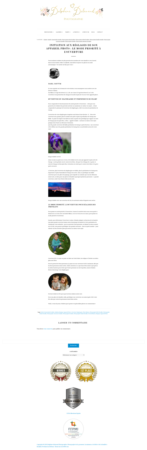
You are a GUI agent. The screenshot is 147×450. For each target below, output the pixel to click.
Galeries (59, 32)
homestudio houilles (49, 312)
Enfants (45, 39)
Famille (49, 39)
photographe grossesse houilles (54, 313)
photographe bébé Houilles (96, 312)
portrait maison (92, 313)
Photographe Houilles (70, 41)
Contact (100, 32)
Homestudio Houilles (57, 39)
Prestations (48, 32)
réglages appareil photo (102, 313)
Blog (93, 32)
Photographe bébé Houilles (68, 39)
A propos (76, 32)
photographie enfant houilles (81, 313)
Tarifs (67, 32)
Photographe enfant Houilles (82, 39)
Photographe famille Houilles (97, 39)
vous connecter (48, 329)
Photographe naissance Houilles (83, 41)
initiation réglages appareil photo (63, 312)
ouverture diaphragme (76, 312)
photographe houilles (68, 313)
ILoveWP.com (65, 446)
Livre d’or (85, 32)
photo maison (86, 312)
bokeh (42, 312)
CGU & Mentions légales (74, 413)
